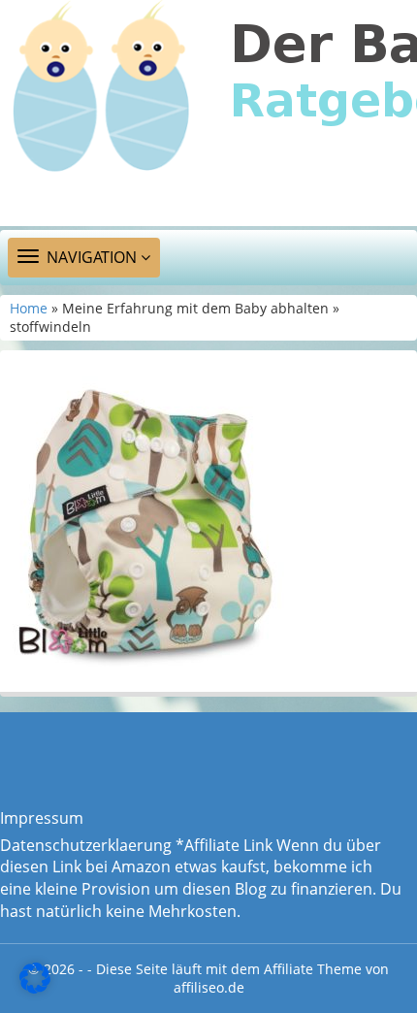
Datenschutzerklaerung (86, 845)
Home (29, 308)
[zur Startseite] (208, 113)
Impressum (41, 818)
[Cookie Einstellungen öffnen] (34, 987)
